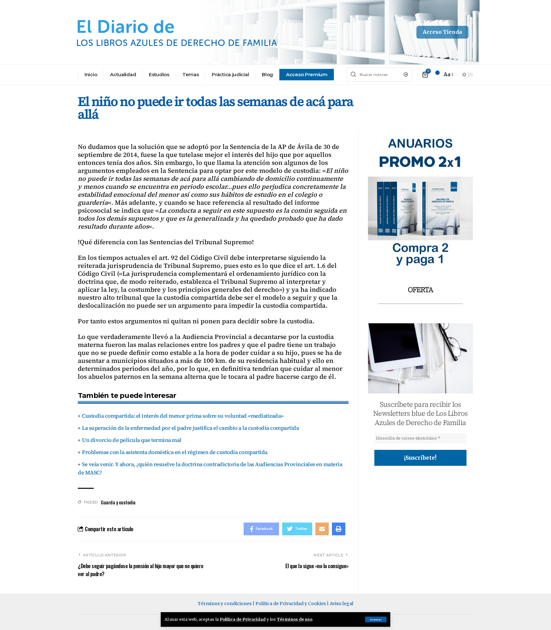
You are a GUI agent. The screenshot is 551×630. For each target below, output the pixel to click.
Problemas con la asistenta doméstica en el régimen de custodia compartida (175, 452)
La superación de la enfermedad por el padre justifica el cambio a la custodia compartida (190, 428)
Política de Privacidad (243, 619)
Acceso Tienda (442, 32)
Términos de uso (294, 619)
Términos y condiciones (225, 603)
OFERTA (420, 289)
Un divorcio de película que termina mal (131, 440)
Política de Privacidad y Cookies (290, 603)
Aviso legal (341, 603)
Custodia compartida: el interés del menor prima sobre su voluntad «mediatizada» (182, 416)
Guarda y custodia (118, 502)
